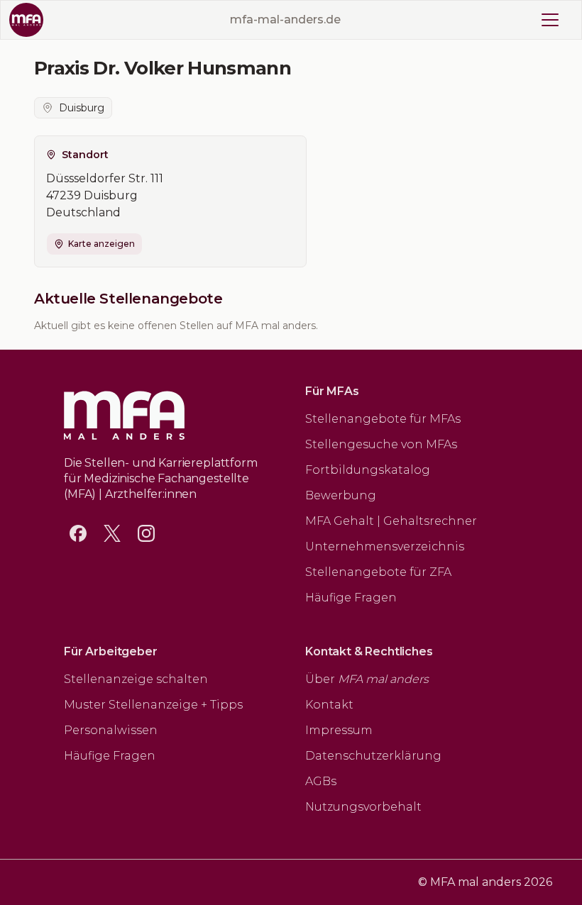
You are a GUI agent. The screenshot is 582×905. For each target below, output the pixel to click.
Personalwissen (111, 730)
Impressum (339, 730)
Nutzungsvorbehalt (363, 807)
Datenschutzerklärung (373, 755)
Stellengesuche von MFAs (381, 444)
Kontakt (329, 704)
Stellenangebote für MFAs (383, 419)
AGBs (320, 781)
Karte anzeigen (101, 243)
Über (367, 679)
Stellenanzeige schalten (136, 679)
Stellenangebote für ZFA (378, 572)
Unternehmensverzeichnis (384, 546)
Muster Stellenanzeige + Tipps (153, 704)
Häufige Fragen (351, 597)
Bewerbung (340, 495)
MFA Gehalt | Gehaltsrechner (391, 521)
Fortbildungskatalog (367, 470)
